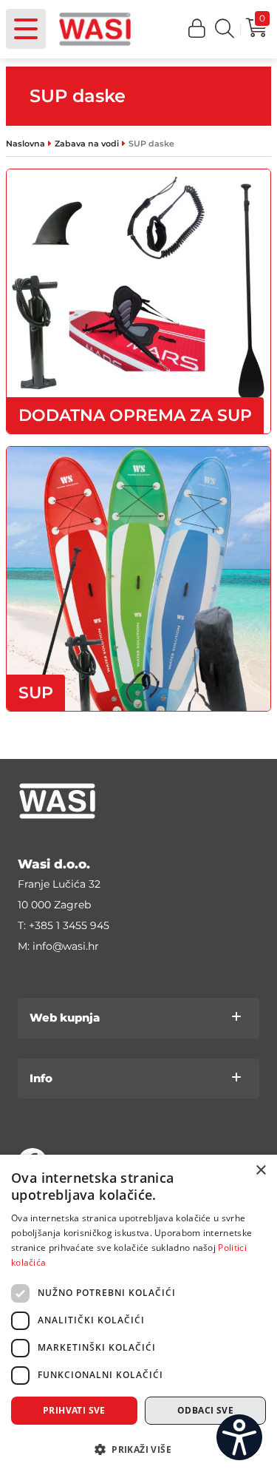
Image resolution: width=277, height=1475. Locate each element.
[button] (197, 29)
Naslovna (25, 143)
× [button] (260, 1170)
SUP (35, 693)
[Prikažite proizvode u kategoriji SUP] (138, 579)
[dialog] (138, 1315)
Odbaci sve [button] (205, 1410)
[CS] (239, 1437)
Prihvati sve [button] (74, 1410)
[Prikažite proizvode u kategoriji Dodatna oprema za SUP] (138, 301)
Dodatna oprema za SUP (135, 415)
